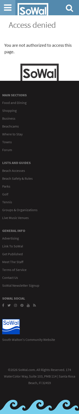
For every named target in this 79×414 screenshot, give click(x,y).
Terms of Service (14, 269)
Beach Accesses (13, 170)
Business (8, 118)
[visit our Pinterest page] (21, 305)
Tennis (7, 202)
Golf (5, 194)
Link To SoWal (12, 246)
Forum (7, 150)
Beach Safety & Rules (17, 178)
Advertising (10, 238)
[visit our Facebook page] (3, 305)
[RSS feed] (34, 305)
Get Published (12, 254)
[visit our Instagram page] (15, 305)
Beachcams (10, 126)
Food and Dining (14, 102)
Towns (7, 142)
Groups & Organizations (20, 210)
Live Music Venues (15, 218)
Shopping (9, 110)
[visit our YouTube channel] (28, 305)
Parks (6, 186)
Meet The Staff (12, 262)
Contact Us (10, 277)
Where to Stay (12, 134)
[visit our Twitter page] (9, 305)
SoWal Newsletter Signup (20, 285)
